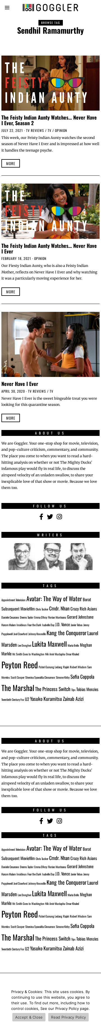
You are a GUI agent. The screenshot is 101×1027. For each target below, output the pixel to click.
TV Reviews (35, 130)
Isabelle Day (48, 625)
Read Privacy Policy (68, 1017)
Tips (73, 689)
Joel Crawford (20, 634)
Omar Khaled (72, 654)
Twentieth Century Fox (12, 699)
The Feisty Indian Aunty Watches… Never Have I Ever (49, 248)
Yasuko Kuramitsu (46, 698)
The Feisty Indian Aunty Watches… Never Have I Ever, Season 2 (49, 120)
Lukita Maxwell (49, 644)
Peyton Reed (19, 664)
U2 (27, 699)
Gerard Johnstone (80, 617)
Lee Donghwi (24, 645)
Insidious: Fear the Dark (29, 625)
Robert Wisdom (78, 667)
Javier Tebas (76, 625)
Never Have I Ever (19, 383)
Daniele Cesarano (10, 617)
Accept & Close (29, 1017)
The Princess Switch (52, 688)
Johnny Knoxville (37, 634)
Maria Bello (73, 645)
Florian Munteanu (57, 617)
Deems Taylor (26, 617)
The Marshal (17, 687)
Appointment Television (13, 600)
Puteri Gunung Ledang (50, 667)
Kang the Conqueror (66, 632)
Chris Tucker (42, 609)
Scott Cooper (17, 677)
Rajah (66, 667)
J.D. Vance (62, 624)
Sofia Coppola (82, 676)
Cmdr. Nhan (59, 608)
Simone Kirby (63, 677)
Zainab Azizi (73, 698)
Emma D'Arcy (40, 617)
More (10, 163)
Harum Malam (8, 625)
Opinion (61, 130)
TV (49, 130)
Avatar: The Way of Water (54, 598)
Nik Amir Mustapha (55, 654)
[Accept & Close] (94, 1006)
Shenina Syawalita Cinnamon (40, 677)
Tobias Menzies (87, 689)
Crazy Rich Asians (83, 608)
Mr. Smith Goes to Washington (28, 654)
